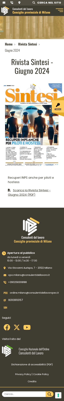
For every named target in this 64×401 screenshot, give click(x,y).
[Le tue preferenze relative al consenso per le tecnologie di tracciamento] (58, 395)
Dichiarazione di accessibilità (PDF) (32, 364)
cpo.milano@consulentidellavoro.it (29, 275)
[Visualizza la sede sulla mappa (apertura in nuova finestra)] (19, 3)
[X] (17, 328)
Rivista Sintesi (27, 44)
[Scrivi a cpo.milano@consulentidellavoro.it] (4, 3)
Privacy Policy (23, 374)
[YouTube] (27, 328)
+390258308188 (17, 282)
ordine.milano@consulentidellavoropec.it (34, 292)
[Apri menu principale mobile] (59, 10)
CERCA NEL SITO (49, 3)
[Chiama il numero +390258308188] (12, 3)
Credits (32, 381)
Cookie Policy (41, 374)
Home (8, 44)
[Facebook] (7, 328)
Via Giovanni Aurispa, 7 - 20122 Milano (30, 267)
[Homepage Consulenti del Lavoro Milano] (5, 11)
